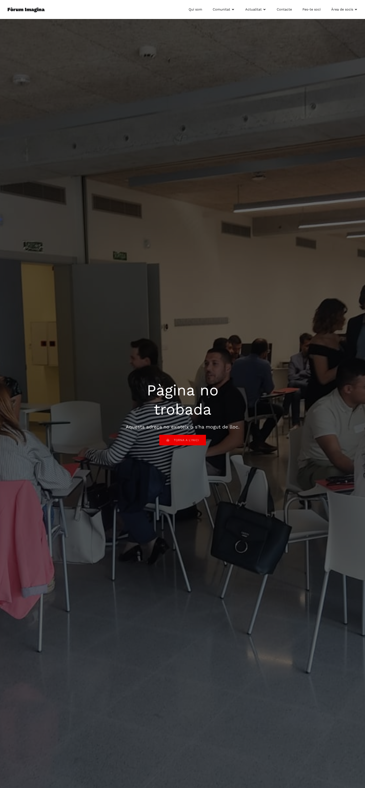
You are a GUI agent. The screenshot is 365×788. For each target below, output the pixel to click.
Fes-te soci (311, 9)
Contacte (284, 9)
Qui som (195, 9)
